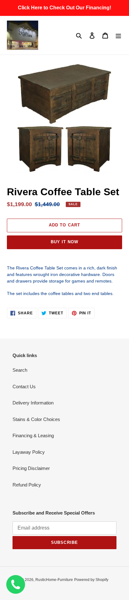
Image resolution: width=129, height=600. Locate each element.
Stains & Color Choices (36, 419)
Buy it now (64, 242)
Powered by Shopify (91, 580)
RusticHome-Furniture (54, 580)
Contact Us (24, 386)
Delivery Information (33, 402)
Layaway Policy (29, 452)
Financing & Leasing (33, 435)
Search (20, 370)
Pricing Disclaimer (31, 468)
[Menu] (118, 35)
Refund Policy (27, 484)
